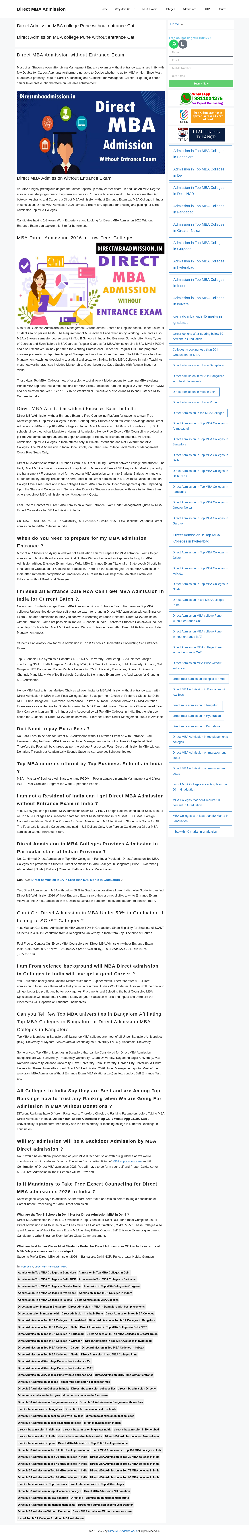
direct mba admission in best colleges (110, 1415)
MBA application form (127, 1161)
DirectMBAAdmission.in (122, 1530)
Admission (27, 1266)
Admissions (189, 9)
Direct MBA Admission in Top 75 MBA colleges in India (124, 1470)
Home (104, 9)
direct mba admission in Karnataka (80, 1436)
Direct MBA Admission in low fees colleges (132, 1436)
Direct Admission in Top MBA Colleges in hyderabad (118, 1340)
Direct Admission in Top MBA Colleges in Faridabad (51, 1333)
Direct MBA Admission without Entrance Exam (70, 54)
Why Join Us (122, 9)
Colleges (170, 9)
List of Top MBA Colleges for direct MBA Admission (51, 1518)
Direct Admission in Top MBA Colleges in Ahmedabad (52, 1320)
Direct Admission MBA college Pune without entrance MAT (55, 1368)
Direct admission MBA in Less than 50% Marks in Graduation (75, 880)
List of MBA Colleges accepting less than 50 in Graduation (200, 787)
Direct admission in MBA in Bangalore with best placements (106, 1306)
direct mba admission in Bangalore (85, 1395)
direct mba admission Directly (137, 1388)
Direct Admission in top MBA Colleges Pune (109, 1354)
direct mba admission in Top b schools (42, 1484)
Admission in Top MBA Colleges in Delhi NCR (47, 1279)
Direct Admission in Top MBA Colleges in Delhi (47, 1327)
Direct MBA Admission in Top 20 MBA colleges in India (52, 1456)
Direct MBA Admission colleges (38, 1381)
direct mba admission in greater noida (87, 1429)
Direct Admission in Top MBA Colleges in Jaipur (48, 1347)
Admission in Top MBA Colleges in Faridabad (107, 1279)
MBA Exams (149, 9)
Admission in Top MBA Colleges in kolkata (45, 1299)
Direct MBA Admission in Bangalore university (47, 1402)
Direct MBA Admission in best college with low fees (50, 1415)
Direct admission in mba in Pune (82, 1313)
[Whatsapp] (173, 44)
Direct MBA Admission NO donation (107, 1491)
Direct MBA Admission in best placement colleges (49, 1422)
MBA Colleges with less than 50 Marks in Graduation (200, 818)
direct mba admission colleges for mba (85, 1381)
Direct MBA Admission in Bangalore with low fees (111, 1402)
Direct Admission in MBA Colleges (96, 1299)
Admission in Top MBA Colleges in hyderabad (47, 1292)
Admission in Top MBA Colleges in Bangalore (47, 1272)
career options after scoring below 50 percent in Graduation (198, 336)
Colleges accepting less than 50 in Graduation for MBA (196, 352)
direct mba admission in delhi (102, 1422)
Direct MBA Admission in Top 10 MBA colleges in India (93, 1443)
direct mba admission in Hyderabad (136, 1429)
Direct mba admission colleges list (93, 1388)
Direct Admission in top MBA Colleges (130, 1313)
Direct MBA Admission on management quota (100, 1497)
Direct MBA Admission (41, 9)
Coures (222, 9)
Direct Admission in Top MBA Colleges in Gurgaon (50, 1340)
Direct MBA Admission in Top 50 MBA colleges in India (124, 1463)
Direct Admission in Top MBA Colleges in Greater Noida (122, 1333)
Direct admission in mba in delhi (38, 1313)
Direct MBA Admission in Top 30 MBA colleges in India (124, 1456)
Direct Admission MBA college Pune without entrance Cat (54, 1361)
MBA (64, 1266)
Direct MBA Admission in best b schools (90, 1409)
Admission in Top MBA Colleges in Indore (105, 1292)
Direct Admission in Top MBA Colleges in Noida (48, 1354)
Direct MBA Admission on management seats (46, 1504)
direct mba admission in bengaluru (40, 1409)
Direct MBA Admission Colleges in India (43, 1388)
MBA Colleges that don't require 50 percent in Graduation (196, 802)
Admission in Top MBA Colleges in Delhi (104, 1272)
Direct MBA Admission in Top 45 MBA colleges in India (52, 1463)
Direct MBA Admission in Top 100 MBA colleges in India (53, 1450)
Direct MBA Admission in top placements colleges (49, 1491)
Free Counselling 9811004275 (190, 38)
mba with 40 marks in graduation (195, 831)
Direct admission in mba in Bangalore (42, 1306)
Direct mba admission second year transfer (105, 1504)
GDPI (207, 9)
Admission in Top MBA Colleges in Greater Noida (49, 1286)
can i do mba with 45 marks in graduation (197, 319)
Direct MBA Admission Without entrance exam (102, 1511)
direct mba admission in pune (36, 1443)
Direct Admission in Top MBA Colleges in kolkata (113, 1347)
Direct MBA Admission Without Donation (44, 1511)
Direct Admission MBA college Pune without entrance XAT (55, 1374)
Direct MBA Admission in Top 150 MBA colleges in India (127, 1450)
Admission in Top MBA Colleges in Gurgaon (111, 1286)
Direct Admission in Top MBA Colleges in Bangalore (122, 1320)
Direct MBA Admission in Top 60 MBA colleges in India (52, 1470)
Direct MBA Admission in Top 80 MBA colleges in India (52, 1477)
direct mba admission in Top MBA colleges (97, 1484)
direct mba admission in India (36, 1436)
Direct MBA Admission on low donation (43, 1497)
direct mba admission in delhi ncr (39, 1429)
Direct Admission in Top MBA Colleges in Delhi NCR (113, 1327)
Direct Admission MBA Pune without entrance (124, 1374)
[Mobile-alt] (182, 44)
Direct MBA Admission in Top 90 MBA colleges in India (124, 1477)
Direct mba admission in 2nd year (39, 1395)
